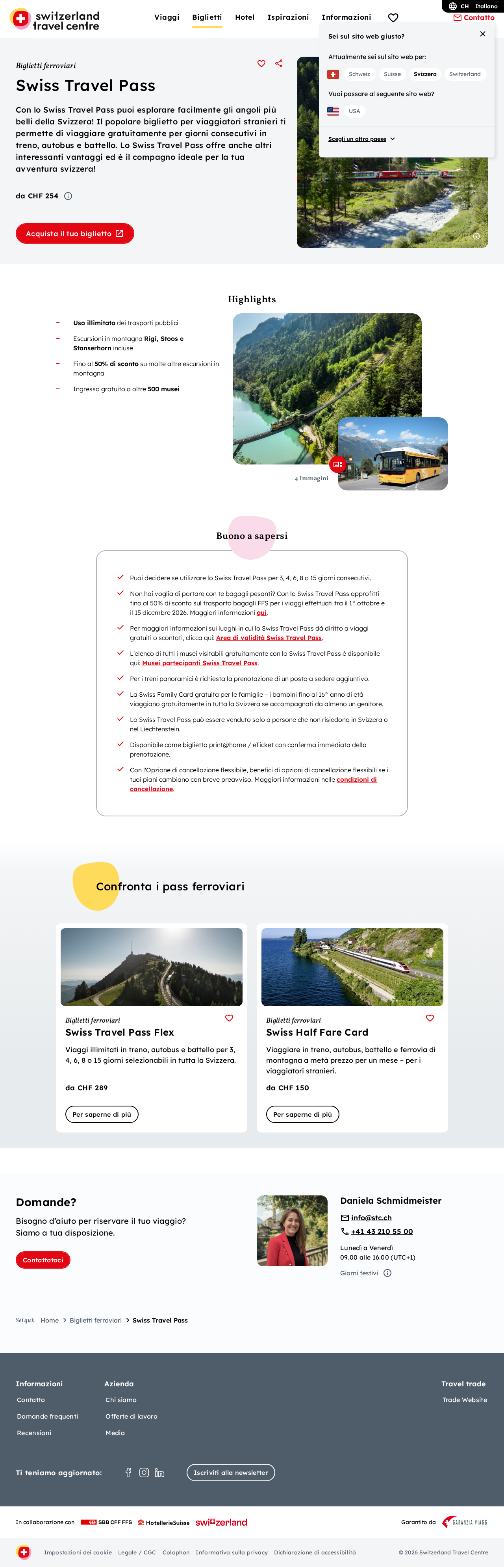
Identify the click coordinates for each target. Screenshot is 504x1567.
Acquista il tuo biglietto (68, 233)
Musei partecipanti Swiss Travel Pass (200, 663)
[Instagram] (144, 1472)
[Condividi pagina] (278, 63)
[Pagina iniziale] (54, 19)
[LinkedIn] (160, 1472)
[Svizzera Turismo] (221, 1522)
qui (262, 612)
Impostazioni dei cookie (78, 1552)
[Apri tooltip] (68, 196)
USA (354, 111)
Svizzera (425, 74)
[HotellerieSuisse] (163, 1522)
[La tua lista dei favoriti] (393, 19)
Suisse (392, 74)
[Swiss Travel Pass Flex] (151, 1027)
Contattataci (43, 1260)
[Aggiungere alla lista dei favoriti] (261, 63)
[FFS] (106, 1522)
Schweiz (359, 74)
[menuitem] (167, 17)
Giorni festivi (359, 1273)
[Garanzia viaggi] (465, 1522)
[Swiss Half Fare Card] (352, 1027)
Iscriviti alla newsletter (231, 1472)
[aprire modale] (337, 464)
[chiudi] (482, 34)
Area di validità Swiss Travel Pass (269, 638)
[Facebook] (128, 1472)
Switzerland (465, 74)
